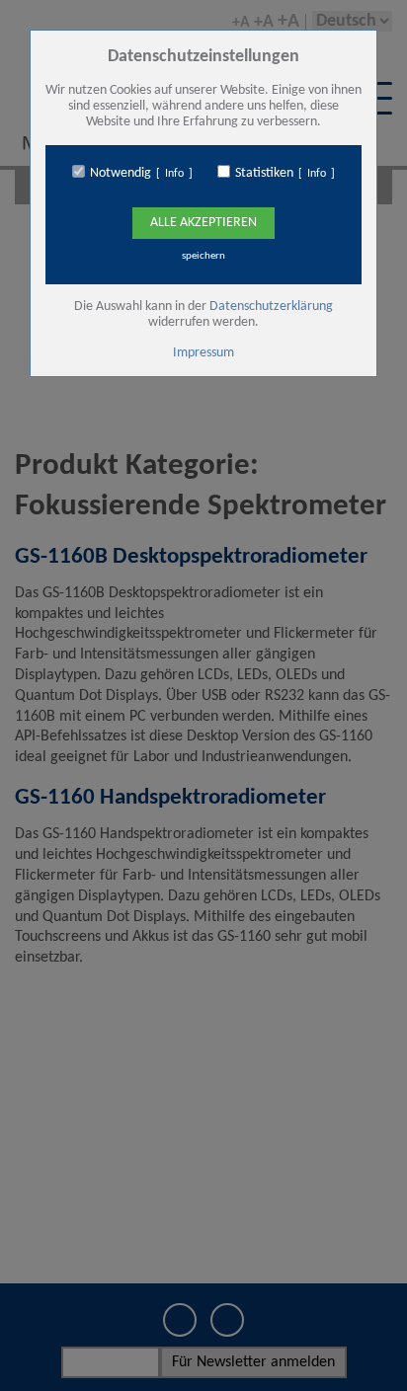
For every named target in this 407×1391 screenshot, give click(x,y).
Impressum (203, 353)
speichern (203, 256)
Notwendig (120, 173)
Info (174, 174)
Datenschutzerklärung (271, 306)
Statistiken (264, 173)
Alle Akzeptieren (203, 222)
